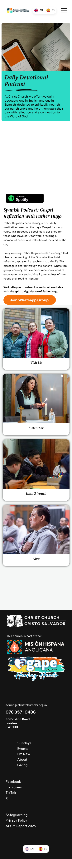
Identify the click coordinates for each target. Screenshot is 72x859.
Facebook (14, 781)
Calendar (36, 428)
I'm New (23, 754)
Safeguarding (17, 815)
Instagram (14, 787)
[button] (29, 300)
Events (22, 748)
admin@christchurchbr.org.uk (26, 705)
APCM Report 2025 (21, 826)
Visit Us (36, 362)
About (22, 759)
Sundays (24, 743)
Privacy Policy (16, 820)
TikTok (11, 792)
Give (36, 558)
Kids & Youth (36, 493)
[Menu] (64, 10)
